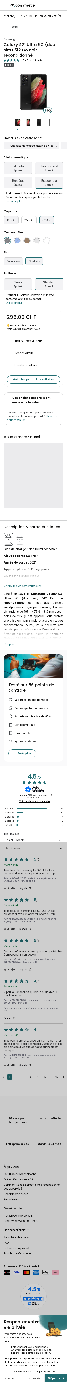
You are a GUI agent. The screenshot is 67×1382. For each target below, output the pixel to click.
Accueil (14, 26)
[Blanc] (46, 240)
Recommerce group (16, 1193)
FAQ (6, 1242)
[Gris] (36, 240)
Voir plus (9, 644)
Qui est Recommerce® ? (18, 1179)
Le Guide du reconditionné (20, 1173)
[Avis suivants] (63, 1077)
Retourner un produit (16, 1248)
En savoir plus (14, 201)
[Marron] (27, 240)
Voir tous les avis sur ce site (34, 801)
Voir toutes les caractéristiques (23, 585)
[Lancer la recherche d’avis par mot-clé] (60, 848)
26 (56, 1076)
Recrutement (11, 1199)
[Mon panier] (62, 5)
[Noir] (7, 240)
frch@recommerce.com (18, 1215)
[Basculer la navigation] (5, 5)
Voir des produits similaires (33, 379)
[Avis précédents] (3, 1077)
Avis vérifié (12, 864)
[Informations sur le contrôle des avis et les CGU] (51, 795)
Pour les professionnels (18, 1253)
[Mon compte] (56, 5)
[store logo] (23, 5)
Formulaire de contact (17, 1237)
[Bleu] (17, 240)
